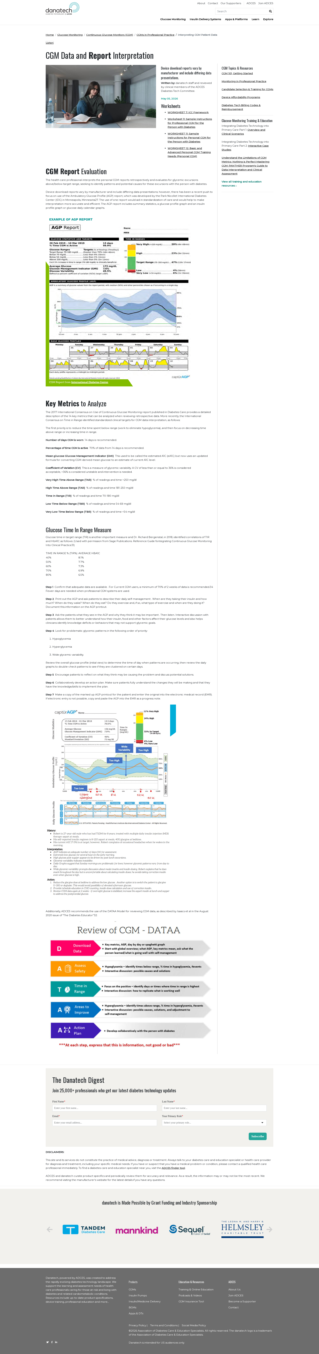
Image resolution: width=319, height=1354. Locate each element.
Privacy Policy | (138, 1325)
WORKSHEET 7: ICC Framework (188, 112)
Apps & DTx (136, 1313)
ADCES (251, 3)
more (103, 1301)
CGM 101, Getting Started (237, 73)
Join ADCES (265, 3)
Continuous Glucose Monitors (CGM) (109, 34)
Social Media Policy (194, 1325)
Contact (213, 3)
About (201, 3)
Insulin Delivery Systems (205, 19)
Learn (255, 19)
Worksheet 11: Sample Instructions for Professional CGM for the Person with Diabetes (190, 123)
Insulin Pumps (138, 1295)
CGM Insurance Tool (191, 1301)
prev (49, 1229)
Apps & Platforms (236, 19)
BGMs (132, 1307)
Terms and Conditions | (164, 1325)
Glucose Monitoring (173, 19)
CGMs (132, 1289)
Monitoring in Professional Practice (244, 81)
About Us (234, 1289)
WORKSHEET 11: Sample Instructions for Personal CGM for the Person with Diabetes (189, 137)
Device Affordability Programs (241, 97)
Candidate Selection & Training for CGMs (247, 89)
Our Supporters (231, 3)
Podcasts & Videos (190, 1295)
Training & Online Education (196, 1289)
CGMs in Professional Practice (155, 34)
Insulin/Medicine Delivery (144, 1301)
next (269, 1229)
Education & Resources (191, 1282)
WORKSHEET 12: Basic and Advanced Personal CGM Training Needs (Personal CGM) (189, 152)
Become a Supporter (242, 1301)
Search (270, 11)
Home (50, 34)
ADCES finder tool (173, 1168)
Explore (268, 19)
